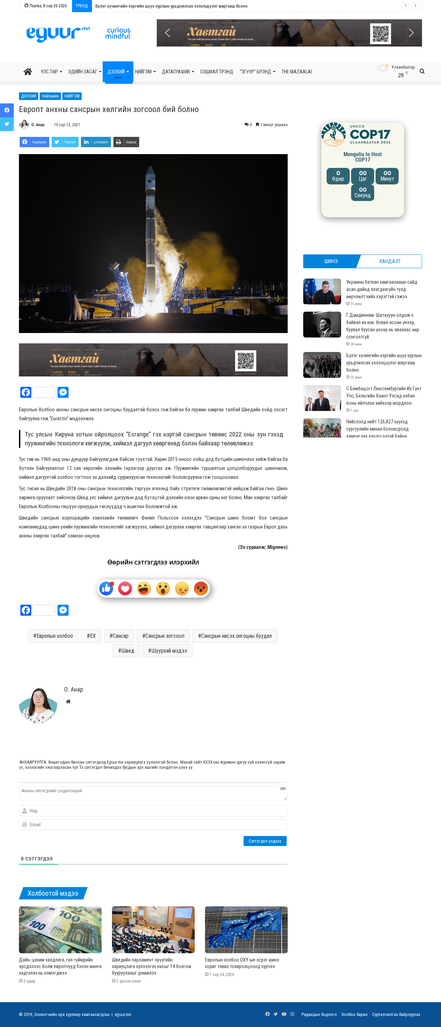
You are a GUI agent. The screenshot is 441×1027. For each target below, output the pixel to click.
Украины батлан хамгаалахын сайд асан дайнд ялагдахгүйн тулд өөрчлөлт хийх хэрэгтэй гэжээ (381, 289)
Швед (127, 650)
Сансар (121, 636)
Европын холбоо (55, 636)
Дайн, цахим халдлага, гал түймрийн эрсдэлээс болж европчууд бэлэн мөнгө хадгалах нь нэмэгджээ (60, 966)
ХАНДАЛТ (390, 261)
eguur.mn (123, 1014)
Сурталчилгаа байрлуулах (396, 1014)
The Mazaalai (296, 71)
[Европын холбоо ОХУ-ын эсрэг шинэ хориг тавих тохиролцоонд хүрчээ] (246, 929)
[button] (289, 33)
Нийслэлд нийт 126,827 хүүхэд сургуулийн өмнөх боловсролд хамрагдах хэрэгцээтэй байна (377, 429)
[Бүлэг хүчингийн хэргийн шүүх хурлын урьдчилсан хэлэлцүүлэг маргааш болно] (322, 365)
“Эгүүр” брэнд (255, 71)
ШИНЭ (331, 261)
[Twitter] (7, 124)
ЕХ (93, 636)
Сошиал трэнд (216, 71)
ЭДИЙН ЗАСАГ (82, 71)
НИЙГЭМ (143, 71)
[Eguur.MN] (78, 34)
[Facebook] (7, 110)
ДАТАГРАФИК (176, 71)
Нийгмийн (50, 96)
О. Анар (37, 124)
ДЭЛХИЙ (116, 71)
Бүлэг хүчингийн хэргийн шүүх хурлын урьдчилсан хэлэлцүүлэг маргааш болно (384, 363)
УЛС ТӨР (49, 71)
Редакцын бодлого (319, 1014)
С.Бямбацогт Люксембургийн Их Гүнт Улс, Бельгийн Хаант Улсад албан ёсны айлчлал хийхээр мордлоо (194, 6)
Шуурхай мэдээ (169, 650)
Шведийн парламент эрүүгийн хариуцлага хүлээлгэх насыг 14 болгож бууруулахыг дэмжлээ (151, 966)
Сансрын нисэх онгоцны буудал (236, 636)
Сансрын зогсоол (164, 636)
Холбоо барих (354, 1014)
